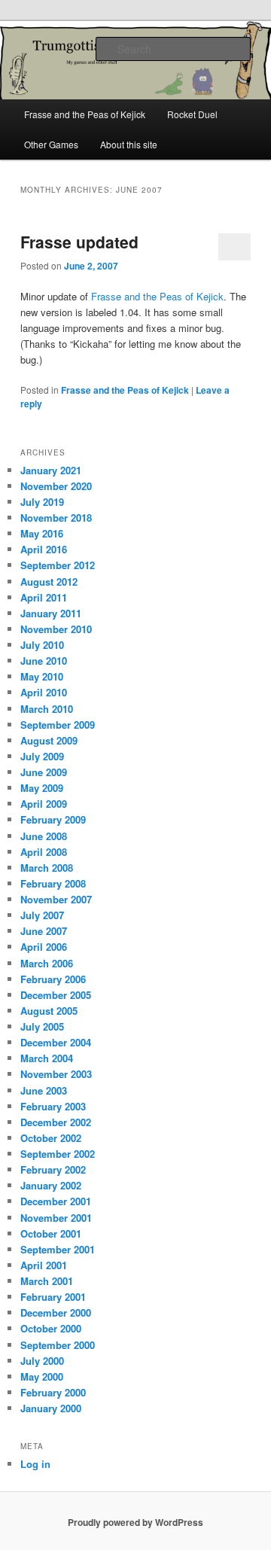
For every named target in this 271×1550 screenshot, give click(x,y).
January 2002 (50, 1185)
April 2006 (43, 946)
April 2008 (43, 852)
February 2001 (53, 1297)
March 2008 (46, 867)
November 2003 (56, 1074)
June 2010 (43, 660)
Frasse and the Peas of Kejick (84, 114)
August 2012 (49, 581)
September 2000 (57, 1345)
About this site (128, 144)
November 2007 (56, 899)
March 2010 (46, 709)
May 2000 (41, 1376)
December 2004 (55, 1042)
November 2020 (56, 486)
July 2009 (42, 756)
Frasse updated (79, 241)
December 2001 (55, 1201)
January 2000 (50, 1408)
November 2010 (56, 629)
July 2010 (42, 645)
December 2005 (55, 995)
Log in (35, 1464)
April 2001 (43, 1265)
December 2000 (55, 1312)
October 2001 (50, 1233)
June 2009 (43, 772)
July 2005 (42, 1026)
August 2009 (49, 740)
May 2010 (41, 676)
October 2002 (50, 1138)
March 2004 (46, 1058)
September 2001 (57, 1249)
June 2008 (43, 836)
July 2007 (42, 915)
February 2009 (53, 819)
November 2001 (56, 1217)
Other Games (51, 144)
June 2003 (43, 1090)
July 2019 (42, 502)
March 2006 (46, 963)
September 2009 (57, 724)
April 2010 (43, 692)
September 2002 (57, 1154)
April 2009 (43, 803)
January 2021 (50, 470)
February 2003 (53, 1106)
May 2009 (41, 788)
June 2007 (43, 931)
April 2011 (43, 597)
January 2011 (50, 613)
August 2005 (49, 1010)
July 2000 (42, 1361)
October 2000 (50, 1328)
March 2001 (46, 1281)
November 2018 (56, 517)
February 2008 (53, 883)
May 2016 (41, 533)
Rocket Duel (192, 114)
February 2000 (53, 1392)
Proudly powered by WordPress (135, 1522)
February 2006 (53, 979)
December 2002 (55, 1122)
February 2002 (53, 1169)
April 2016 (43, 549)
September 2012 (57, 565)
